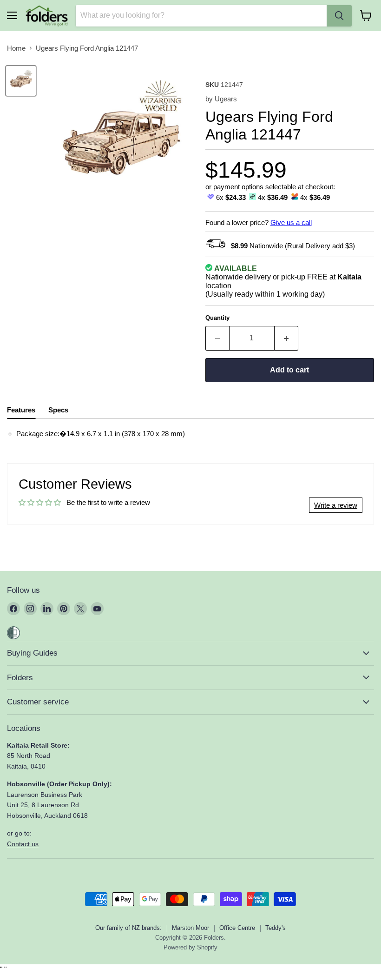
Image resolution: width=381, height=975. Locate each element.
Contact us (23, 844)
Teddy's (275, 927)
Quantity (217, 317)
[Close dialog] (31, 398)
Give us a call (291, 222)
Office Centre (237, 927)
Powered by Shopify (190, 947)
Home (16, 48)
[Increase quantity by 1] (286, 338)
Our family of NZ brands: (128, 927)
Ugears (226, 99)
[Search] (339, 16)
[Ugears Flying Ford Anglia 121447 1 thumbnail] (21, 81)
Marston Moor (190, 927)
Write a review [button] (335, 505)
